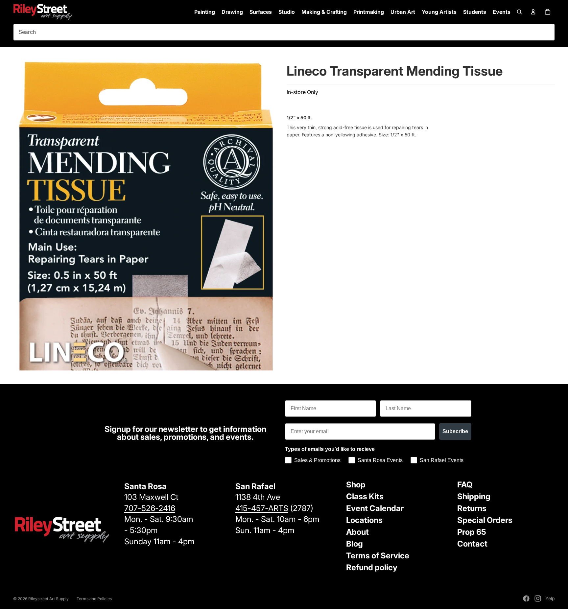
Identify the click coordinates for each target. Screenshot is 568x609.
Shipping (473, 496)
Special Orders (484, 520)
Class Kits (365, 496)
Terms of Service (377, 555)
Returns (471, 508)
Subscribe (455, 431)
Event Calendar (375, 508)
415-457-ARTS (261, 508)
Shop (356, 484)
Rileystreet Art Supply (48, 598)
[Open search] (519, 12)
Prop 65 (471, 532)
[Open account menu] (533, 12)
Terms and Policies (94, 598)
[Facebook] (526, 598)
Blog (354, 544)
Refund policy (371, 567)
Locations (364, 520)
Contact (472, 544)
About (357, 532)
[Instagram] (538, 598)
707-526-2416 (149, 508)
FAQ (464, 484)
